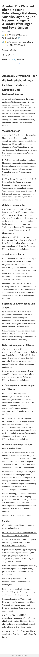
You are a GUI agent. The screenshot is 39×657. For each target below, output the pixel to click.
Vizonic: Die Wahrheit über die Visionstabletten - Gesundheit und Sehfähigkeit (16, 582)
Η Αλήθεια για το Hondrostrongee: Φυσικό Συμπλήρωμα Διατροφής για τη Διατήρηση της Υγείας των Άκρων (18, 592)
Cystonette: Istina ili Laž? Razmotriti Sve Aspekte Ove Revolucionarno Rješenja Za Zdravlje (19, 634)
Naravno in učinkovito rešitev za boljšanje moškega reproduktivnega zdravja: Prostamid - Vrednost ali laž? (19, 542)
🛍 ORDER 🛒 (7, 60)
